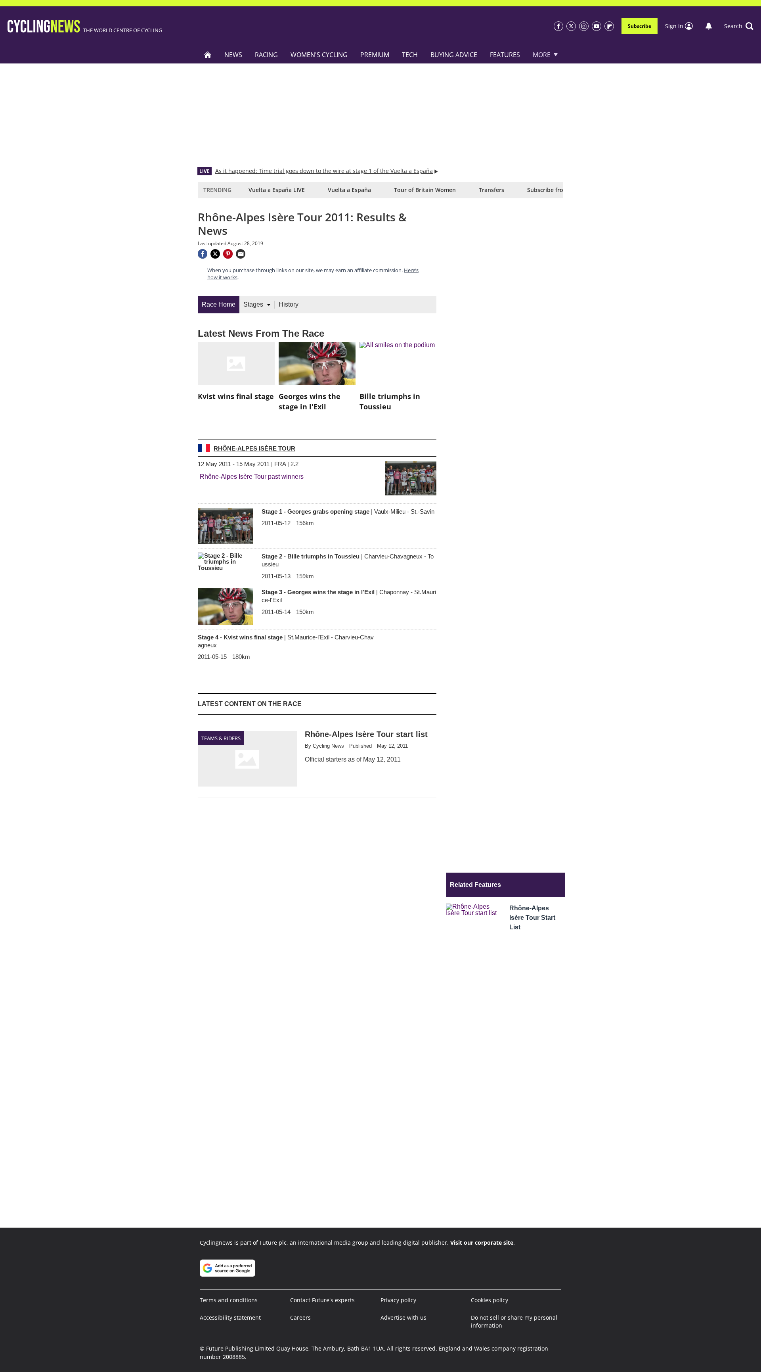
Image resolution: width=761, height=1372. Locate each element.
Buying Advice (453, 54)
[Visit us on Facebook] (558, 26)
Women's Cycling (319, 54)
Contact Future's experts (322, 1300)
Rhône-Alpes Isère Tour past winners (252, 476)
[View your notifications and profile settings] (709, 26)
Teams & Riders (221, 738)
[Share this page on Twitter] (215, 254)
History (288, 304)
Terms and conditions (229, 1300)
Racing (266, 54)
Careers (300, 1317)
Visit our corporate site (481, 1242)
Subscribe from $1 (551, 190)
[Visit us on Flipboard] (609, 26)
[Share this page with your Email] (240, 254)
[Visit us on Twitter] (571, 26)
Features (505, 54)
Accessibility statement (230, 1317)
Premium (374, 54)
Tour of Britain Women (425, 190)
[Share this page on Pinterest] (228, 254)
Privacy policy (398, 1300)
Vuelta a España (349, 190)
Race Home (218, 304)
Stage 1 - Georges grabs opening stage (348, 511)
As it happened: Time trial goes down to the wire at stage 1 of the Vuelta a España (324, 171)
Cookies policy (489, 1300)
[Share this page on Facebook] (202, 254)
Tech (410, 54)
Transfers (491, 190)
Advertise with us (403, 1317)
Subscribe (639, 26)
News (233, 54)
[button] (738, 26)
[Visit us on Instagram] (584, 26)
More (542, 54)
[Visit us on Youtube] (596, 26)
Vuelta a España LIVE (277, 190)
